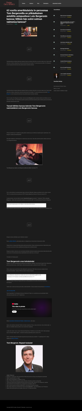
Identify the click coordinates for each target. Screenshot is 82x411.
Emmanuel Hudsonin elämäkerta (66, 54)
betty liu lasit (57, 88)
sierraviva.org (29, 407)
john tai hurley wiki (11, 290)
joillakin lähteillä (12, 241)
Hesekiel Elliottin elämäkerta (66, 61)
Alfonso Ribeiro (15, 338)
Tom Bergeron (19, 206)
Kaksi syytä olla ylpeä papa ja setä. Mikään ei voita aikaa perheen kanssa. (21, 204)
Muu (38, 3)
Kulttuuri (31, 3)
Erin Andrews (47, 286)
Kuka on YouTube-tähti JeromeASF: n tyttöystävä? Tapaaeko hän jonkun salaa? (67, 22)
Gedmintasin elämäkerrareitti (66, 42)
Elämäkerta (45, 3)
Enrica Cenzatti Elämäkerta (65, 67)
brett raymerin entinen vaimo (60, 86)
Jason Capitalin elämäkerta (65, 73)
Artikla (16, 24)
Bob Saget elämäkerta (64, 48)
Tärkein (23, 3)
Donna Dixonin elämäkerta (65, 29)
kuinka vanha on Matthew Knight (60, 90)
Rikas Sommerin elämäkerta (66, 15)
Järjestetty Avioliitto (56, 3)
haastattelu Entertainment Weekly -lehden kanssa (20, 320)
